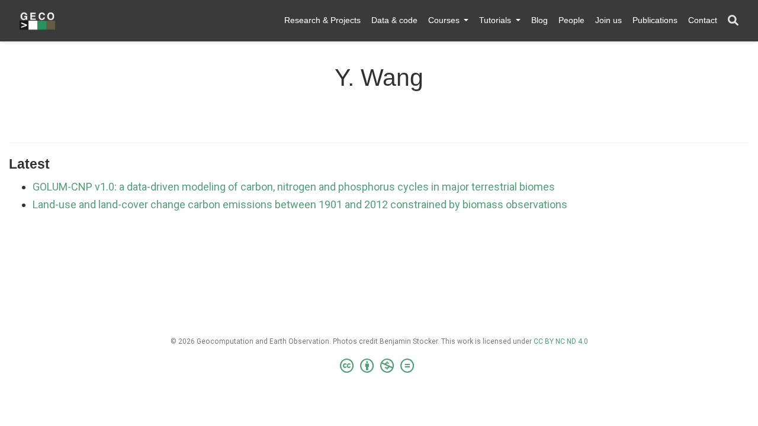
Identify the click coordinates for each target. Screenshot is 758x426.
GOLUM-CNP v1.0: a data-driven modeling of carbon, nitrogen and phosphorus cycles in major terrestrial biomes (294, 186)
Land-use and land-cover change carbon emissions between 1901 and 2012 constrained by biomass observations (300, 204)
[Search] (733, 21)
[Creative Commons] (379, 366)
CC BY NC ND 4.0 (561, 341)
